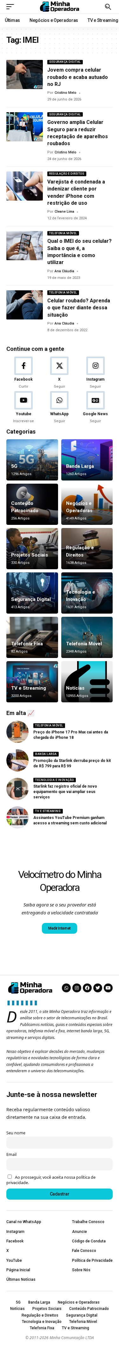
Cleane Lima (64, 211)
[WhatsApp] (59, 407)
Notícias (75, 688)
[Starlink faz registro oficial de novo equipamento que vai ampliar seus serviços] (17, 789)
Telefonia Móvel (63, 233)
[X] (59, 373)
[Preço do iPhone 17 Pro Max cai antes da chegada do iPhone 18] (17, 732)
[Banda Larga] (87, 459)
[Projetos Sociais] (32, 548)
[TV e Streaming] (32, 681)
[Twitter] (97, 987)
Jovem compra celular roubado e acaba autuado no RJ (77, 77)
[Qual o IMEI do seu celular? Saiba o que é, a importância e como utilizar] (24, 245)
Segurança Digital (65, 61)
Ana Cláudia (64, 271)
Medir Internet (59, 928)
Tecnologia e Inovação (54, 780)
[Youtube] (23, 407)
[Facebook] (23, 373)
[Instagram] (95, 373)
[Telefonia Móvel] (87, 637)
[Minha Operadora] (59, 6)
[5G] (32, 459)
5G (14, 466)
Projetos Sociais (29, 555)
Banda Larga (80, 466)
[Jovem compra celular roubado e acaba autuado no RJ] (24, 74)
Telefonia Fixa (27, 644)
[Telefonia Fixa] (32, 637)
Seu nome (15, 1133)
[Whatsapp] (66, 987)
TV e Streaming (28, 688)
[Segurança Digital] (32, 593)
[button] (11, 6)
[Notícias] (87, 681)
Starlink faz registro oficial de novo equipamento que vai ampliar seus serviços (65, 791)
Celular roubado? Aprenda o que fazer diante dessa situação (78, 308)
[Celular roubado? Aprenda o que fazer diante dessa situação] (24, 304)
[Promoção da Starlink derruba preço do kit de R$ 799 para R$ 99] (17, 760)
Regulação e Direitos (66, 173)
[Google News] (95, 407)
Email (11, 1154)
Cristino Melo (65, 93)
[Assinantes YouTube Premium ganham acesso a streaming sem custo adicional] (17, 817)
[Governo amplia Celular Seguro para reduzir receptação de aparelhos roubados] (24, 126)
